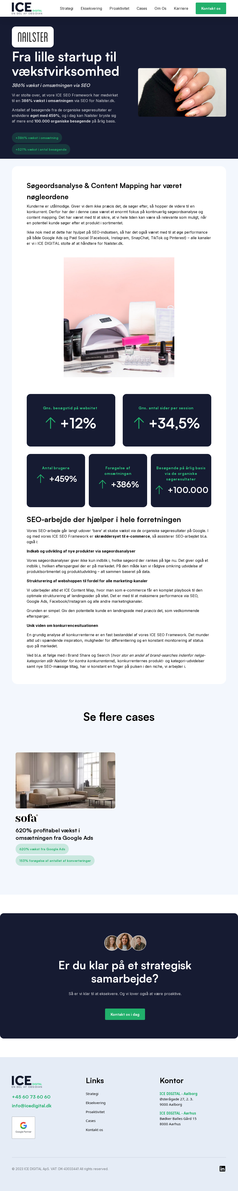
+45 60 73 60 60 (31, 1097)
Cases (142, 8)
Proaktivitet (119, 8)
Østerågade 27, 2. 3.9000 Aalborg (179, 1099)
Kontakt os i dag (125, 1014)
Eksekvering (91, 8)
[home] (27, 8)
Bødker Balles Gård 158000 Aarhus (178, 1118)
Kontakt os (211, 8)
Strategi (66, 8)
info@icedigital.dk (31, 1105)
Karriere (181, 8)
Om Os (160, 8)
